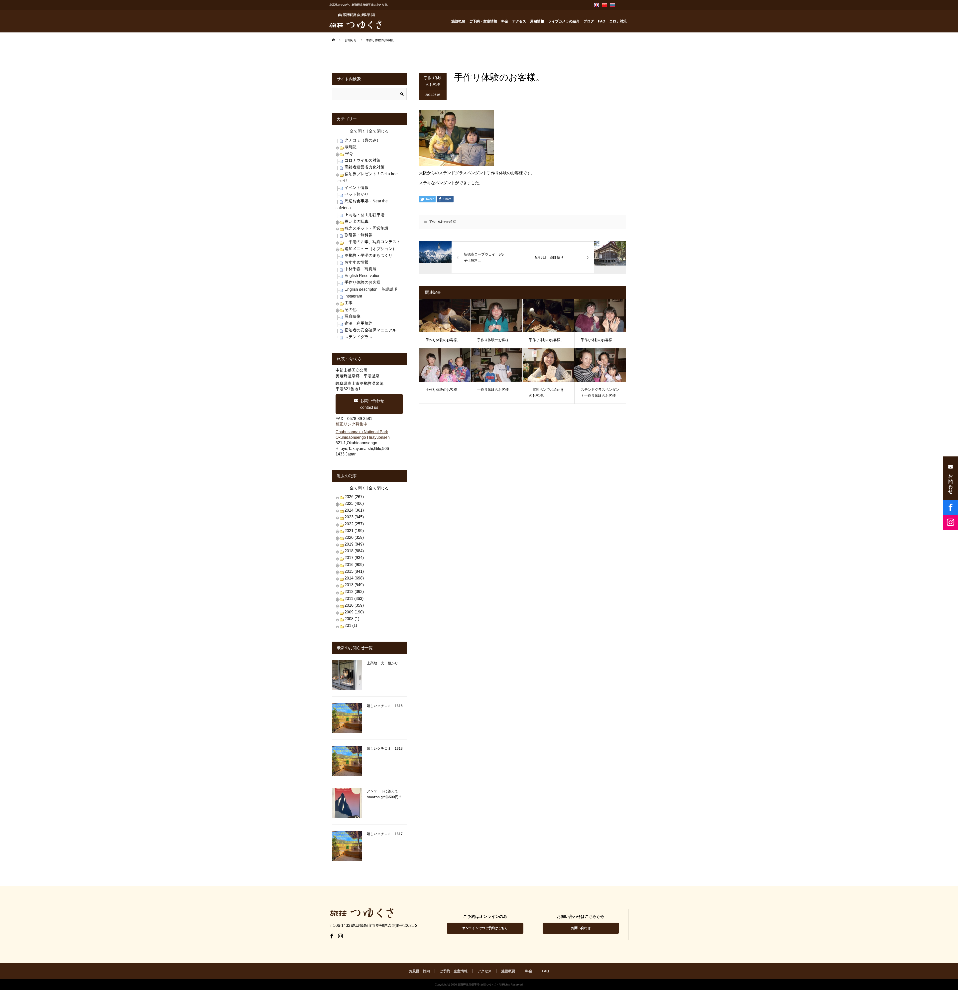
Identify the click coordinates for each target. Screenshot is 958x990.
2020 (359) (354, 537)
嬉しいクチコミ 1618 (385, 706)
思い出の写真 (356, 221)
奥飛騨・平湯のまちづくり (368, 255)
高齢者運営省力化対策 (364, 167)
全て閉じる (379, 131)
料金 (504, 21)
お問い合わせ (581, 928)
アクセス (519, 21)
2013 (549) (354, 585)
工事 (349, 303)
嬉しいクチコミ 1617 (385, 834)
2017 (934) (354, 558)
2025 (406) (354, 503)
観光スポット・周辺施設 (366, 228)
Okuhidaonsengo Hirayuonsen (363, 437)
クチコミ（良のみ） (362, 140)
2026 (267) (354, 497)
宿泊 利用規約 (358, 323)
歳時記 (351, 147)
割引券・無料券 (358, 235)
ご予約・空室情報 (483, 21)
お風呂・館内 (419, 971)
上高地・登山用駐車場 (364, 215)
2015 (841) (354, 571)
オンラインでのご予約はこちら (485, 928)
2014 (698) (354, 578)
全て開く (358, 131)
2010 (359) (354, 605)
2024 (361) (354, 510)
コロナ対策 (618, 21)
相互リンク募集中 (351, 424)
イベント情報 (356, 187)
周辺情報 (537, 21)
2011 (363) (354, 598)
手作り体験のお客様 (433, 81)
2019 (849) (354, 544)
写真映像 (352, 316)
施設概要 (458, 21)
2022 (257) (354, 524)
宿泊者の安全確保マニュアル (370, 330)
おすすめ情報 (356, 262)
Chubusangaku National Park (362, 432)
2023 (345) (354, 517)
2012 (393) (354, 591)
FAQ (601, 21)
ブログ (589, 21)
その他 (351, 309)
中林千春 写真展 (360, 269)
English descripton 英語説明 (371, 289)
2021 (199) (354, 531)
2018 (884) (354, 551)
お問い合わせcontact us (372, 404)
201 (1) (351, 625)
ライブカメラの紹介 (564, 21)
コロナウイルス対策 (362, 160)
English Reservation (362, 276)
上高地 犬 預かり (382, 663)
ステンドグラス (358, 337)
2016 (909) (354, 565)
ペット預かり (356, 194)
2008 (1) (352, 619)
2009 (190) (354, 612)
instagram (353, 296)
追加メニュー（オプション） (370, 249)
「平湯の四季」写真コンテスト (372, 242)
